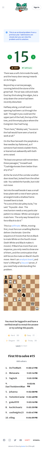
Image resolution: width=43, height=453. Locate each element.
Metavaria (14, 373)
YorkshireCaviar (17, 397)
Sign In (36, 7)
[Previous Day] (9, 57)
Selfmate (28, 68)
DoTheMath (15, 368)
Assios (23, 446)
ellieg (12, 417)
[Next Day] (33, 57)
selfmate (16, 225)
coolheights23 (16, 412)
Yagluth (13, 378)
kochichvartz (15, 407)
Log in (18, 346)
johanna (13, 391)
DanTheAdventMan (15, 386)
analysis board (26, 259)
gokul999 (14, 402)
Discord (24, 262)
